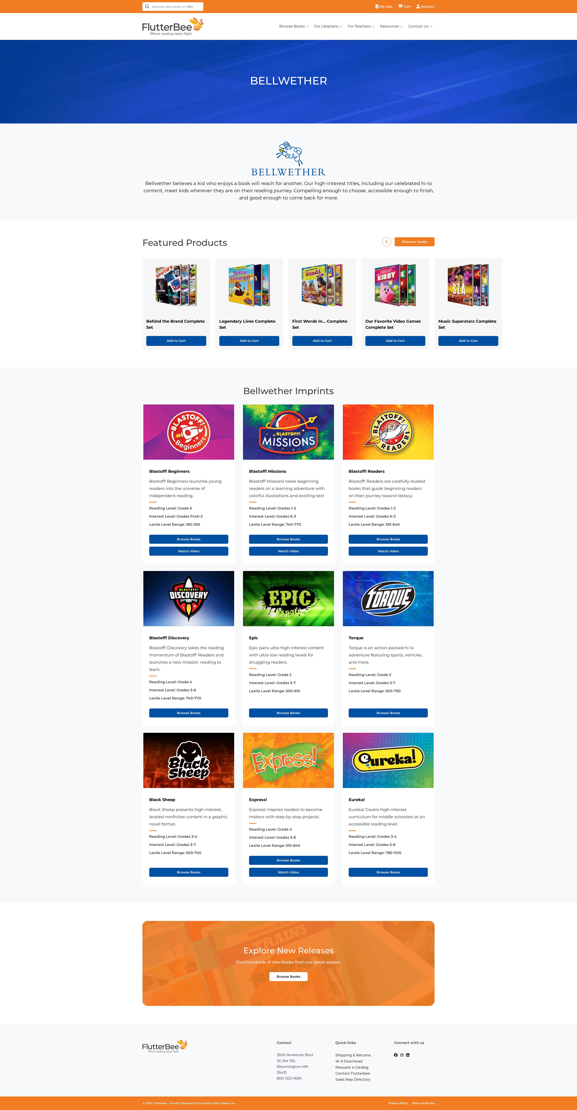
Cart (407, 7)
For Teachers (359, 26)
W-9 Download (348, 1061)
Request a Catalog (352, 1067)
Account (428, 7)
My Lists (386, 7)
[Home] (172, 26)
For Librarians (326, 26)
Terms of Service (423, 1103)
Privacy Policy (398, 1103)
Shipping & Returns (353, 1055)
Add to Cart (176, 341)
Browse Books (292, 26)
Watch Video (188, 551)
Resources (389, 26)
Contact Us (418, 26)
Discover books (414, 242)
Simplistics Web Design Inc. (217, 1103)
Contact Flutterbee (352, 1073)
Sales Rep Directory (353, 1079)
